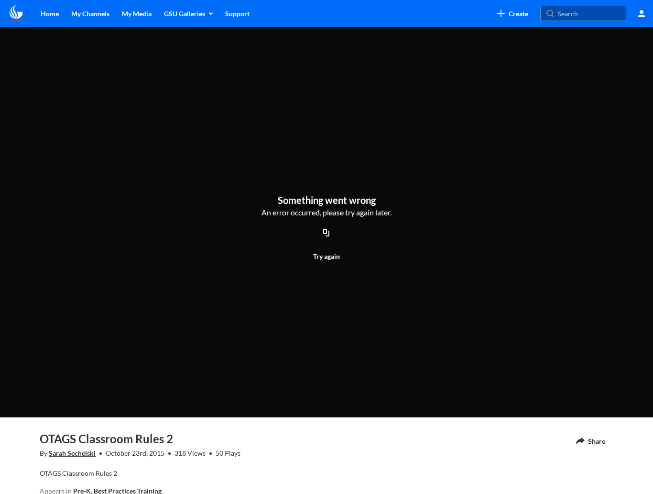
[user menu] (641, 13)
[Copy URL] (326, 233)
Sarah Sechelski (72, 453)
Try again (326, 256)
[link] (513, 13)
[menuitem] (49, 13)
